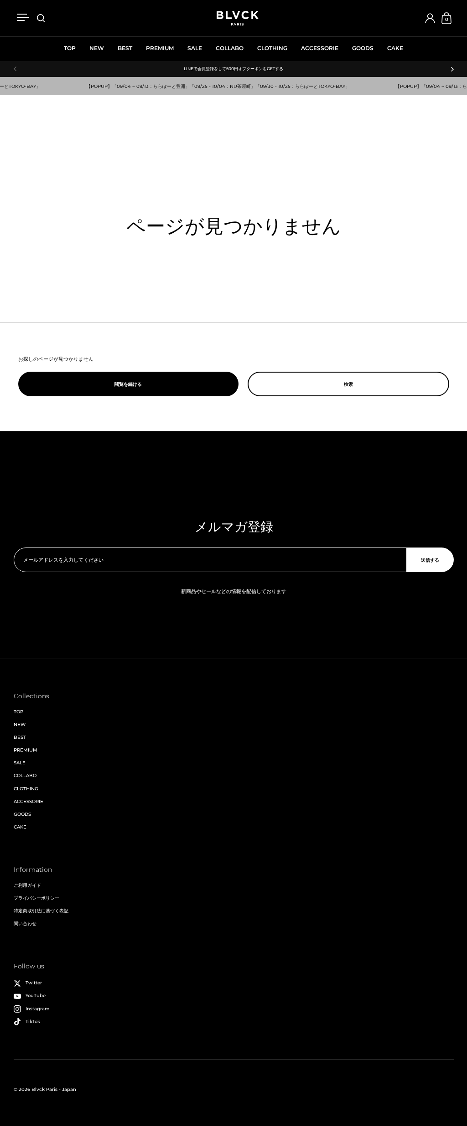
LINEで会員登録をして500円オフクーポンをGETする (233, 69)
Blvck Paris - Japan (53, 1089)
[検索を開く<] (41, 18)
